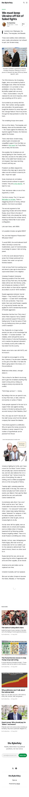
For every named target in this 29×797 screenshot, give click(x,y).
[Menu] (26, 2)
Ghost (18, 783)
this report (12, 145)
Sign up (14, 780)
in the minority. (17, 184)
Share (23, 24)
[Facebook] (16, 768)
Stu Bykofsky (7, 3)
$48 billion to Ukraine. (9, 199)
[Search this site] (24, 2)
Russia (4, 9)
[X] (13, 768)
